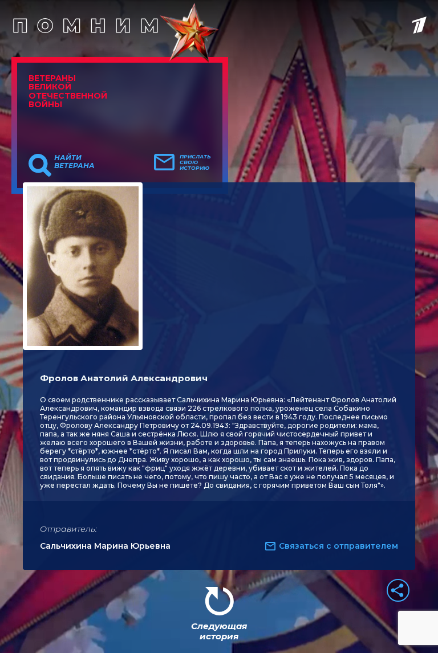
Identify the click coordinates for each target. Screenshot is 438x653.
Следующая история (219, 631)
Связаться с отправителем (338, 546)
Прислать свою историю (195, 162)
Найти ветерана (74, 162)
